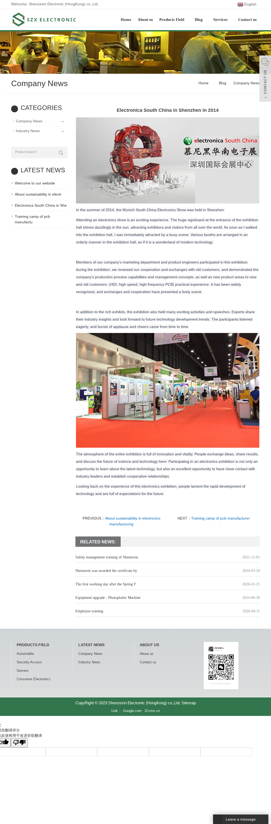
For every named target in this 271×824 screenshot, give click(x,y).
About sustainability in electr (38, 194)
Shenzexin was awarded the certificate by (106, 571)
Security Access (29, 662)
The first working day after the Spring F (105, 584)
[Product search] (60, 153)
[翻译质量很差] (19, 742)
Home (126, 19)
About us (145, 19)
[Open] (265, 79)
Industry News (28, 131)
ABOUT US (149, 645)
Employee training (89, 611)
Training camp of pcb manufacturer (220, 518)
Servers (23, 671)
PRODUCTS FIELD (33, 645)
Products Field (172, 19)
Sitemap (189, 703)
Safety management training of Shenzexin (106, 557)
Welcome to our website (35, 183)
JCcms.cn (152, 711)
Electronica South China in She (41, 205)
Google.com (132, 711)
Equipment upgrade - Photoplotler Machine (108, 598)
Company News (246, 83)
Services (221, 19)
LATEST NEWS (91, 645)
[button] (186, 19)
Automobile (25, 654)
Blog (199, 19)
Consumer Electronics (34, 679)
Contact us (247, 19)
